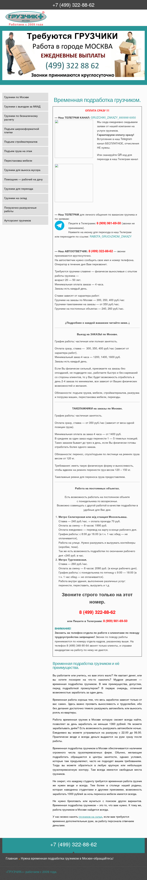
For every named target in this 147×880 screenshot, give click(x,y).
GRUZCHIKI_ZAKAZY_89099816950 (113, 117)
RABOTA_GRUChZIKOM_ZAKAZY (110, 236)
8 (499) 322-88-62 (101, 251)
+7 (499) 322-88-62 (73, 4)
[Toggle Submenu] (43, 151)
